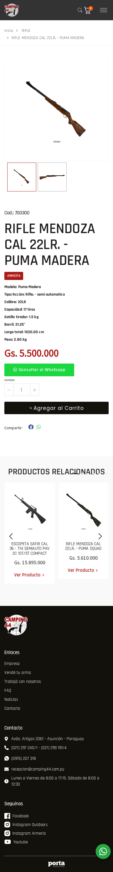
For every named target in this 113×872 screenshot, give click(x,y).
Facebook (20, 816)
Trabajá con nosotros (22, 681)
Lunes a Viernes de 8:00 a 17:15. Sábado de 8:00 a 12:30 (55, 781)
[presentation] (9, 535)
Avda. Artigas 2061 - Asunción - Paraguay (47, 739)
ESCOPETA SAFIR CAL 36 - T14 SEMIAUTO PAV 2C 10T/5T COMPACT (30, 548)
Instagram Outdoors (30, 824)
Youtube (20, 842)
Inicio (8, 30)
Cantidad (9, 380)
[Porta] (56, 864)
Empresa (12, 663)
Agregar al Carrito (59, 408)
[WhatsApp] (103, 851)
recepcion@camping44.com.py (37, 769)
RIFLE (26, 30)
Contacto (12, 708)
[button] (90, 10)
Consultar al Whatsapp (41, 370)
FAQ (7, 690)
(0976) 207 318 (23, 758)
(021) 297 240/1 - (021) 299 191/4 (39, 748)
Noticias (11, 699)
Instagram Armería (29, 833)
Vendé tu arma (17, 672)
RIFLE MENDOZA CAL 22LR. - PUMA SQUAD (83, 546)
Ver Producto (27, 575)
